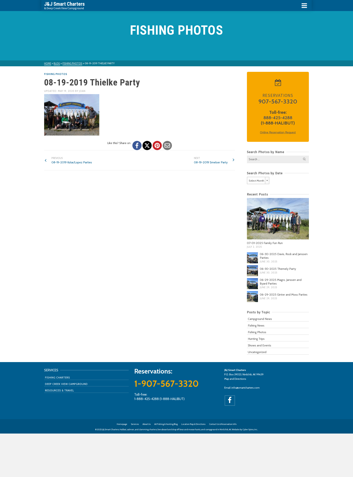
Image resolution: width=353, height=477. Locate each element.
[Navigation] (304, 5)
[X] (147, 145)
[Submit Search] (304, 159)
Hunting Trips (256, 339)
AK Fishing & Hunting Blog (166, 424)
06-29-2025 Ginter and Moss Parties (283, 294)
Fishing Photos (55, 74)
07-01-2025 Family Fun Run (265, 243)
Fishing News (256, 325)
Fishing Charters (57, 377)
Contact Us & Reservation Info (222, 424)
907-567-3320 (277, 101)
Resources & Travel (59, 390)
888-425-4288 (277, 117)
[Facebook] (137, 145)
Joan (82, 91)
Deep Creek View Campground (66, 384)
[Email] (167, 145)
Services (135, 424)
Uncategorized (257, 352)
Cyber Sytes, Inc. (250, 429)
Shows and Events (259, 345)
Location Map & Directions (193, 424)
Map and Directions (235, 378)
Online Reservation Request (278, 132)
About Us (146, 424)
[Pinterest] (157, 145)
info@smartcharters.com (245, 387)
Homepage (122, 424)
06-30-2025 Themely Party (278, 269)
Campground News (260, 319)
